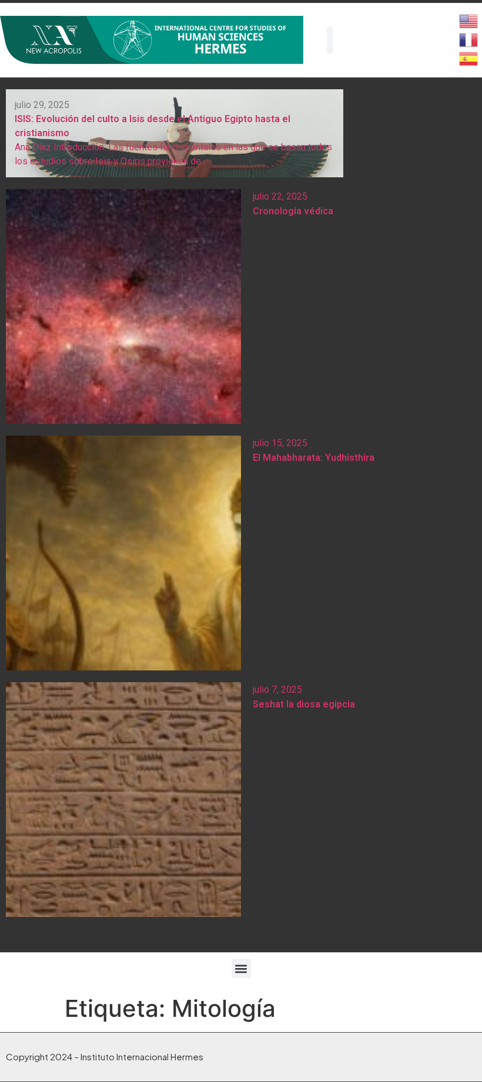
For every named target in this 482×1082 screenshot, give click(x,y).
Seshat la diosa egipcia (304, 704)
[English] (469, 20)
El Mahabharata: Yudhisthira (313, 457)
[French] (469, 39)
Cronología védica (293, 211)
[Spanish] (469, 57)
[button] (241, 968)
